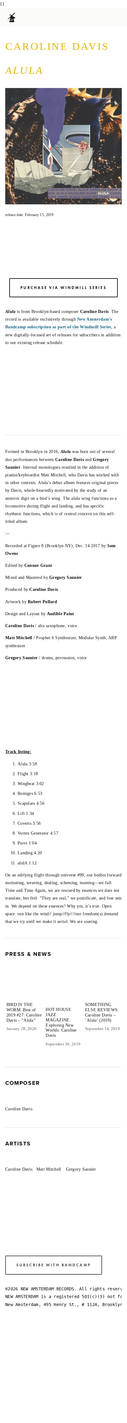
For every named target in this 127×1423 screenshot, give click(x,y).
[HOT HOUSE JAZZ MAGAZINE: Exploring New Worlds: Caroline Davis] (64, 990)
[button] (111, 970)
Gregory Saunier (81, 1169)
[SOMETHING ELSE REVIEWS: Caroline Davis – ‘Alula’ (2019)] (103, 988)
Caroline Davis (18, 1109)
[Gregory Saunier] (82, 1159)
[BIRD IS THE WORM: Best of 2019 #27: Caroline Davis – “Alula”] (24, 988)
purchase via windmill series (63, 287)
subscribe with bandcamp (53, 1265)
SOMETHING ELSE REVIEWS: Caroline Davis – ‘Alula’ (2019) (102, 1012)
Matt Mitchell (48, 1169)
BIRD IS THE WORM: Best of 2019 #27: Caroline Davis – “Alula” (24, 1012)
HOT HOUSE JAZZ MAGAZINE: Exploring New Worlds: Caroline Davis (61, 1022)
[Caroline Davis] (20, 1099)
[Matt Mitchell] (51, 1159)
